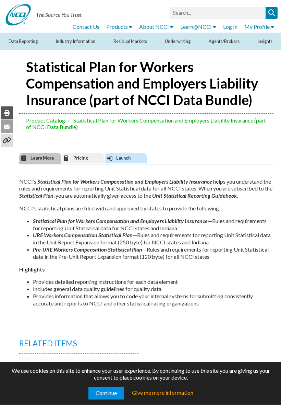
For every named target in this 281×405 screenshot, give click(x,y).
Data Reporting (23, 41)
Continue (106, 393)
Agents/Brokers (224, 41)
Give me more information (162, 392)
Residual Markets (130, 41)
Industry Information (75, 41)
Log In (230, 26)
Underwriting (178, 41)
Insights (264, 41)
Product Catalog (45, 120)
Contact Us (86, 26)
